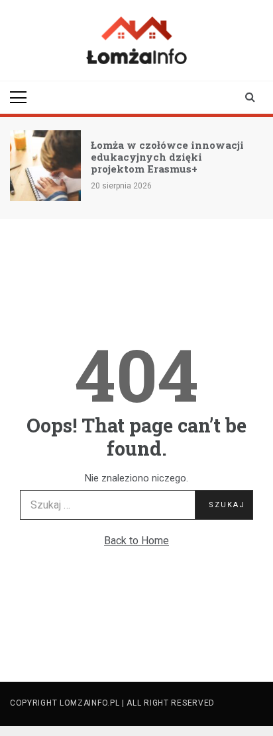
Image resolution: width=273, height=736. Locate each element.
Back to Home (136, 540)
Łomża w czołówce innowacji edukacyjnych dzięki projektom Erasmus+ (167, 156)
